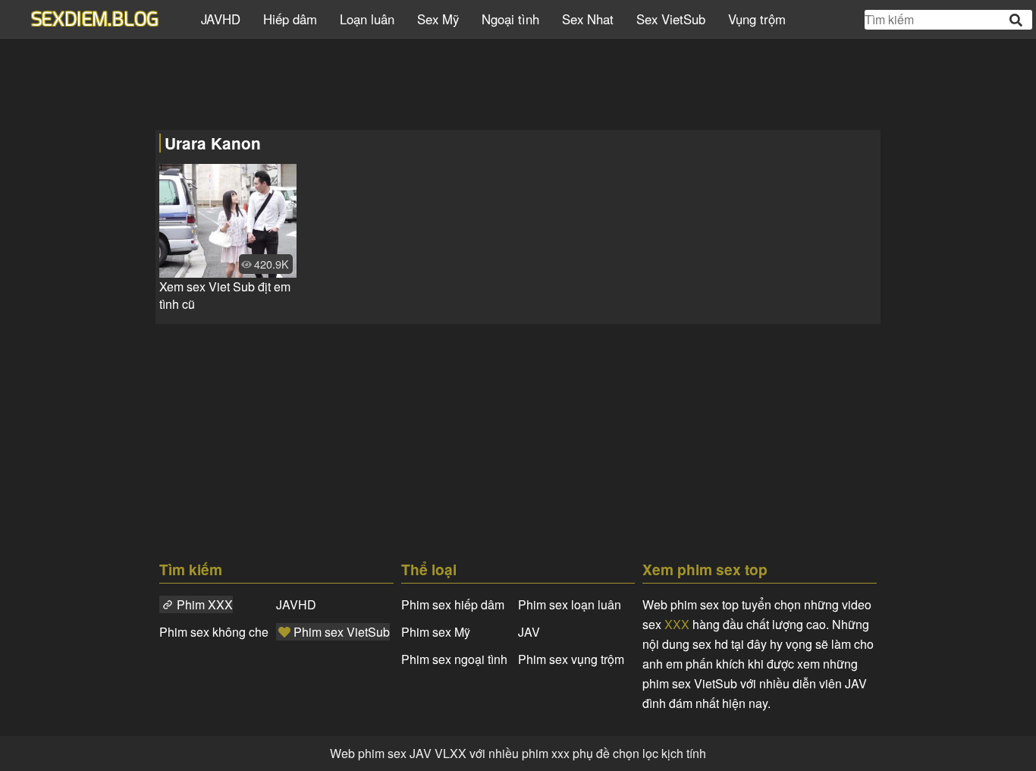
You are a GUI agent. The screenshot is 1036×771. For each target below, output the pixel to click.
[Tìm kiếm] (1017, 20)
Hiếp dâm (290, 19)
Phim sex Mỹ (435, 631)
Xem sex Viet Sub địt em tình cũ (224, 295)
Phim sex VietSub (342, 631)
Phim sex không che (213, 631)
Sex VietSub (670, 19)
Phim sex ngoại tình (454, 659)
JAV (529, 631)
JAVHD (220, 19)
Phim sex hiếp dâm (452, 604)
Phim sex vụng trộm (571, 659)
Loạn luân (367, 19)
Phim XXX (205, 604)
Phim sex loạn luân (569, 604)
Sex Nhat (588, 19)
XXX (676, 624)
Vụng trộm (757, 19)
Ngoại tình (510, 19)
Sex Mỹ (438, 19)
